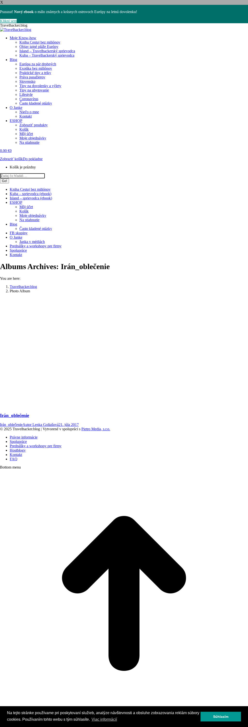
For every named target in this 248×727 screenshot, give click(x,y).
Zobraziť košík (11, 159)
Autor (41, 425)
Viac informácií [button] (104, 719)
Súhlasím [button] (220, 717)
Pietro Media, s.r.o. (95, 429)
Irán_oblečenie (14, 415)
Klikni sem (8, 21)
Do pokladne (33, 159)
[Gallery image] (80, 402)
